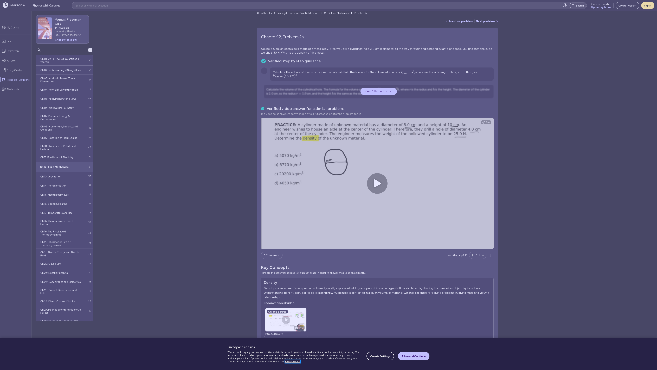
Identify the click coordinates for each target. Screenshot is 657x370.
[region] (328, 354)
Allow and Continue (414, 356)
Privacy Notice (292, 361)
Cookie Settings (380, 356)
